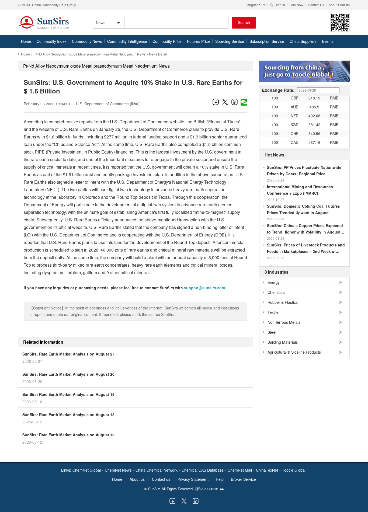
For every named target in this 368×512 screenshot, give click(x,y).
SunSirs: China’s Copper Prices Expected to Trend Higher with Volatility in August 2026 (305, 229)
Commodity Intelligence (127, 41)
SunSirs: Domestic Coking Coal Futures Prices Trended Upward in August (303, 209)
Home (26, 41)
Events (328, 41)
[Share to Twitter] (225, 101)
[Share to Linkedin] (234, 101)
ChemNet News (118, 470)
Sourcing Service (229, 41)
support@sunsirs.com (204, 287)
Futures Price (198, 41)
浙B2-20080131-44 (209, 488)
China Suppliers (303, 41)
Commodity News (87, 41)
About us (137, 479)
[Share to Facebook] (215, 101)
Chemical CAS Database (203, 470)
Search (244, 22)
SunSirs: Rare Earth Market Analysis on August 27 (68, 354)
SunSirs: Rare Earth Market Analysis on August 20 (68, 374)
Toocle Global (293, 470)
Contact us (161, 479)
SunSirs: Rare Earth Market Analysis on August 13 (68, 414)
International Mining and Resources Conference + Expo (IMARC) (300, 190)
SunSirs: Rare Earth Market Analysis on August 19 (68, 394)
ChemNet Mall (240, 470)
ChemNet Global (86, 470)
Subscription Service (266, 41)
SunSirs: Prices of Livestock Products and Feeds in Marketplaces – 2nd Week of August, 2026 (306, 248)
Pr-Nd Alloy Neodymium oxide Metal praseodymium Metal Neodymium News (89, 54)
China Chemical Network (157, 470)
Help (220, 479)
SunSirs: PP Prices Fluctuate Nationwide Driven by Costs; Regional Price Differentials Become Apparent (304, 171)
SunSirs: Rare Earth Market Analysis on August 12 (68, 434)
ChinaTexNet (267, 470)
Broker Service (243, 479)
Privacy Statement (193, 479)
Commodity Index (52, 41)
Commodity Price (167, 41)
